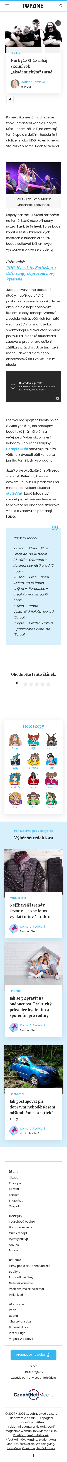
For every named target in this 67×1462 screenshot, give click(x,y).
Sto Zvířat (14, 493)
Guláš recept (18, 1233)
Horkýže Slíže (17, 449)
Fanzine (32, 1440)
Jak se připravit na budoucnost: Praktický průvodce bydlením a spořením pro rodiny (31, 1007)
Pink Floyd (16, 1295)
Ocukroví (28, 1448)
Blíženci (51, 807)
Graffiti (14, 1189)
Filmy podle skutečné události (29, 1266)
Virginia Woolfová (21, 1339)
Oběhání (19, 1435)
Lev (15, 807)
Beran (51, 787)
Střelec (33, 768)
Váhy (33, 787)
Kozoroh (52, 748)
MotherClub (47, 1431)
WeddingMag (45, 1444)
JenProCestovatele (21, 1444)
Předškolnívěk (15, 1440)
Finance (15, 991)
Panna (15, 748)
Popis (12, 1310)
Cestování (17, 1094)
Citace (13, 1177)
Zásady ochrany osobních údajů (33, 1378)
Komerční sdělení (32, 927)
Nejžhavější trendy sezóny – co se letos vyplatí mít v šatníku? (30, 911)
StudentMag (47, 1440)
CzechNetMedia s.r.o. (40, 1414)
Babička (14, 1272)
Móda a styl (18, 898)
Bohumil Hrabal (19, 1327)
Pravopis (15, 1183)
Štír (51, 768)
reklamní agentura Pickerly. (27, 1427)
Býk (33, 748)
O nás (33, 1366)
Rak (33, 807)
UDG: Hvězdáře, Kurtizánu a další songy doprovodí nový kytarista (31, 273)
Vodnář (15, 787)
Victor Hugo (17, 1333)
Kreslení (14, 1195)
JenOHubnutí (45, 1448)
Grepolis (15, 1206)
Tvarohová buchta (22, 1222)
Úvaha (13, 1316)
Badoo (13, 1250)
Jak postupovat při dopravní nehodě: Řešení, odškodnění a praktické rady (33, 1110)
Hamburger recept (22, 1227)
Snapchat (16, 1200)
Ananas (14, 1245)
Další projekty (33, 1372)
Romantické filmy (21, 1277)
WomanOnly (29, 1431)
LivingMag (14, 1448)
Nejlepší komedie (21, 1283)
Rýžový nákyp (18, 1239)
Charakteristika (20, 1321)
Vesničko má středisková (26, 1289)
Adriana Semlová (33, 82)
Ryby (15, 768)
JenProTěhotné (38, 1435)
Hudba (15, 53)
